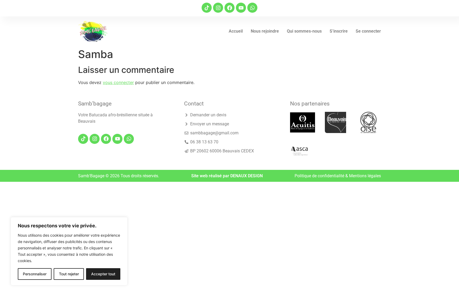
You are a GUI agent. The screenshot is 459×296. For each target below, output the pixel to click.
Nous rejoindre (265, 31)
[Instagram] (218, 8)
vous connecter (118, 82)
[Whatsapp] (252, 8)
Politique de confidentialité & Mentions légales (338, 175)
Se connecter (368, 31)
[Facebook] (229, 8)
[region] (69, 251)
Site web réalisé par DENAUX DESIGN (227, 175)
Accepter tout (103, 274)
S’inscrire (339, 31)
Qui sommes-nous (304, 31)
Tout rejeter (69, 274)
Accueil (236, 31)
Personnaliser (34, 274)
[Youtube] (241, 8)
